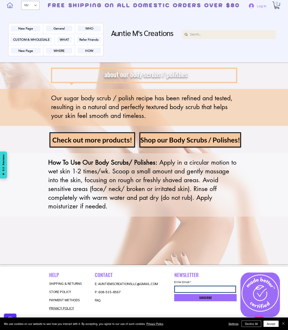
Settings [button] (233, 324)
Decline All (251, 324)
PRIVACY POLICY (61, 308)
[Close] (283, 324)
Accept (271, 324)
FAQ (98, 300)
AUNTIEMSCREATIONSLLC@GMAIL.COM (128, 283)
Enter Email (181, 282)
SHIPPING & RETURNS (65, 283)
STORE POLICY (60, 291)
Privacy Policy (154, 324)
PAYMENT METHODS (64, 300)
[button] (277, 5)
